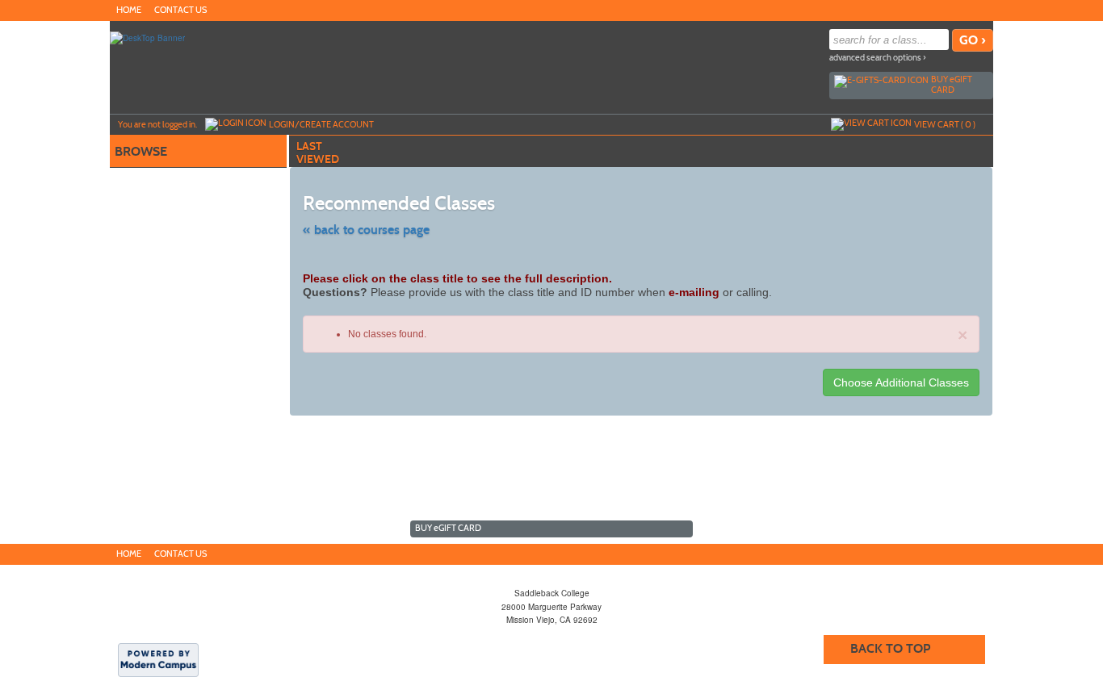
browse (141, 151)
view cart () (944, 124)
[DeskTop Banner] (147, 37)
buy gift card (951, 84)
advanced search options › (877, 57)
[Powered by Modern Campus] (158, 659)
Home (128, 10)
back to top (890, 648)
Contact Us (180, 10)
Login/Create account (321, 124)
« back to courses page (366, 229)
